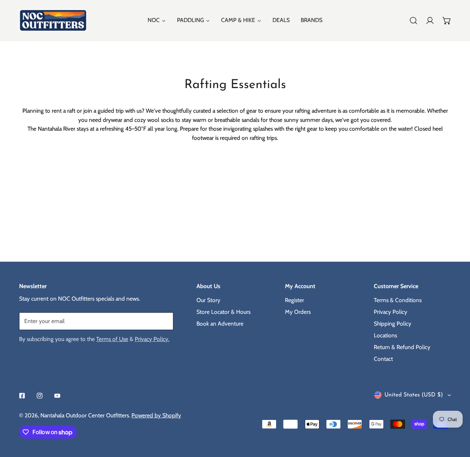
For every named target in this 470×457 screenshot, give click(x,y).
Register (294, 300)
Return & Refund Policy (402, 347)
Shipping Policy (392, 323)
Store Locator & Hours (223, 311)
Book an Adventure (219, 323)
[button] (446, 20)
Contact (383, 358)
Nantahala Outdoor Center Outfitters (84, 415)
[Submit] (164, 320)
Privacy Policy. (152, 339)
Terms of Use (112, 339)
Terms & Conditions (398, 300)
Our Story (208, 300)
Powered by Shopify (156, 415)
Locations (385, 335)
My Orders (298, 311)
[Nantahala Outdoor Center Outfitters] (53, 20)
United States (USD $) (413, 395)
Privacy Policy (390, 311)
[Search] (413, 20)
